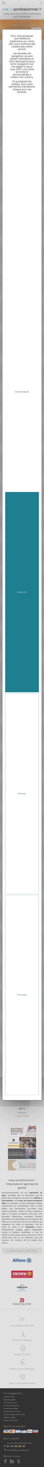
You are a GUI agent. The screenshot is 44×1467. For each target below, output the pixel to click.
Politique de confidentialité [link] (22, 392)
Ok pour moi (22, 592)
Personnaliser (22, 995)
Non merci (22, 793)
